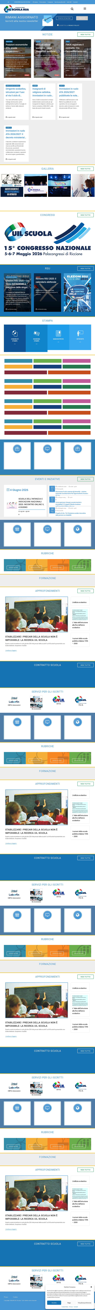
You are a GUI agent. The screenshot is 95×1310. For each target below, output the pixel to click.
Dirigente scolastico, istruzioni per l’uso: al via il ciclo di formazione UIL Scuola (16, 92)
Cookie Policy (65, 1306)
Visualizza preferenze (84, 1303)
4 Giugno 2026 (18, 490)
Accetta (54, 1303)
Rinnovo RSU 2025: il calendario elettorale (46, 280)
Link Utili (69, 2)
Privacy (71, 1306)
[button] (91, 1287)
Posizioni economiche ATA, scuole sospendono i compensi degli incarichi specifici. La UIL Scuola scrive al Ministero (17, 48)
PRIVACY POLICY (73, 25)
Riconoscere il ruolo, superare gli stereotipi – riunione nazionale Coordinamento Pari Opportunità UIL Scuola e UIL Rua (72, 493)
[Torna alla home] (8, 2)
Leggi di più (13, 567)
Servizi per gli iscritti (60, 2)
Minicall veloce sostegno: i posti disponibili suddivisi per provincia (45, 48)
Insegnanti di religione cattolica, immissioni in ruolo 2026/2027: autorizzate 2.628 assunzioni (42, 92)
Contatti (76, 1306)
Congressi (50, 2)
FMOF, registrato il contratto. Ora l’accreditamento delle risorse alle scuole (77, 48)
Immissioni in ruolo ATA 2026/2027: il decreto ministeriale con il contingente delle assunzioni (16, 134)
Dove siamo (43, 2)
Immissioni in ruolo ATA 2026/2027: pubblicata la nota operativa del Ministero (68, 92)
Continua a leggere (11, 650)
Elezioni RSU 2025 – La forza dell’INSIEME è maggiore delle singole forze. (17, 284)
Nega (69, 1303)
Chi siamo (35, 2)
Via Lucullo (60, 489)
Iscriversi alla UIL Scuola (22, 2)
